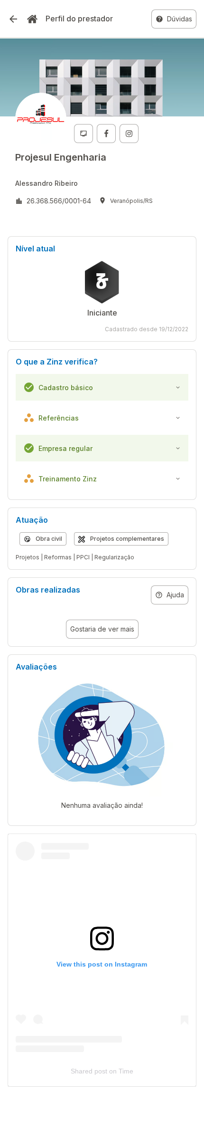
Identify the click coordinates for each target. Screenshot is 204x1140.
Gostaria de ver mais (102, 629)
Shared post (89, 1071)
